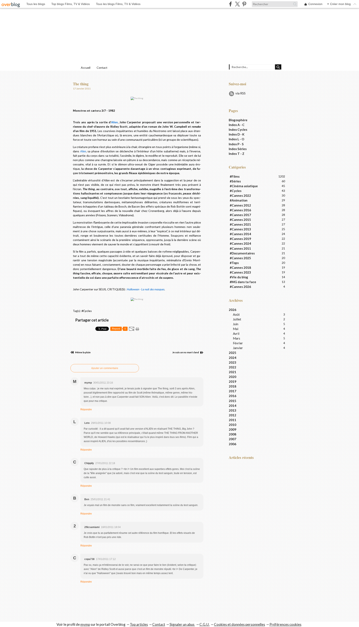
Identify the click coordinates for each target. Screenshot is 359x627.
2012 (232, 415)
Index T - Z (236, 153)
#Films (235, 176)
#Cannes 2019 (240, 239)
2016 (232, 396)
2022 (232, 367)
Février (238, 343)
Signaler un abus (182, 624)
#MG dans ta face (243, 282)
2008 (232, 434)
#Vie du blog (239, 277)
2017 (232, 391)
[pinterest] (244, 4)
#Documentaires (242, 253)
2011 (232, 420)
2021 (232, 372)
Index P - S (236, 144)
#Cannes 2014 (240, 234)
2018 (232, 386)
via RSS (240, 93)
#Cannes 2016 (240, 210)
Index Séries (238, 149)
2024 (232, 357)
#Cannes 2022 (240, 195)
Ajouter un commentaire (104, 368)
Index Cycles (238, 129)
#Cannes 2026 (240, 286)
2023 (232, 362)
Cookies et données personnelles (239, 624)
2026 (232, 310)
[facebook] (230, 4)
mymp (85, 624)
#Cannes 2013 (240, 229)
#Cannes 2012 (240, 205)
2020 (232, 377)
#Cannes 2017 (240, 215)
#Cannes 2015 (240, 219)
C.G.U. (204, 624)
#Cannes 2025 (240, 258)
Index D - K (236, 134)
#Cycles (87, 311)
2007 (232, 439)
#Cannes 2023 (240, 272)
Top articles (139, 624)
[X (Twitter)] (237, 4)
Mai (235, 329)
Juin (235, 324)
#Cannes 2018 (240, 267)
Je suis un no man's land (185, 352)
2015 (232, 401)
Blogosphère (238, 120)
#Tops (234, 263)
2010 (232, 425)
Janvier (238, 348)
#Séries (235, 181)
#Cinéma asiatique (244, 186)
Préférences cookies (285, 624)
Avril (236, 333)
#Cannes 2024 (240, 243)
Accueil (85, 67)
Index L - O (236, 139)
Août (236, 314)
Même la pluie (83, 352)
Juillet (237, 319)
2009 (232, 429)
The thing (81, 84)
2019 (232, 381)
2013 (232, 410)
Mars (236, 338)
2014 (232, 405)
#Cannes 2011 (240, 248)
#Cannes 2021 (240, 224)
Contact (102, 67)
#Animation (238, 200)
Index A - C (237, 125)
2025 (232, 352)
